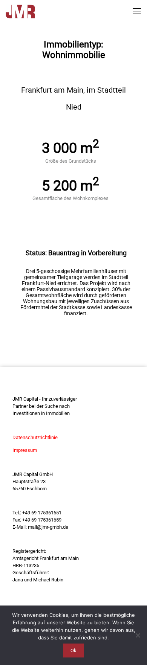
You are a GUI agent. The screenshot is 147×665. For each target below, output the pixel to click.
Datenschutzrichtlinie (35, 437)
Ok (73, 650)
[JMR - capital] (20, 11)
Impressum (24, 450)
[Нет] (137, 635)
